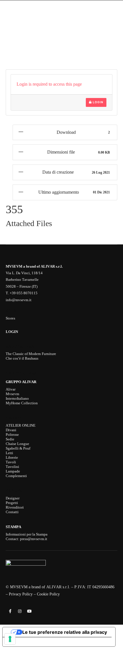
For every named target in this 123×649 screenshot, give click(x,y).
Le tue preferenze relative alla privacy (64, 632)
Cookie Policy (48, 594)
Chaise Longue (17, 444)
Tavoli (11, 462)
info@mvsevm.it (18, 300)
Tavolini (12, 466)
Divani (11, 430)
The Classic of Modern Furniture (31, 354)
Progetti (12, 503)
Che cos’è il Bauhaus (22, 358)
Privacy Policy (21, 594)
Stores (10, 318)
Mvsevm (12, 394)
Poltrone (12, 434)
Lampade (13, 471)
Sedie (10, 439)
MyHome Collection (22, 403)
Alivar (10, 389)
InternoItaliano (17, 398)
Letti (9, 453)
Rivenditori (15, 507)
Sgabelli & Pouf (18, 448)
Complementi (16, 476)
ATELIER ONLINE (20, 425)
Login (97, 102)
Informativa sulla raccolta (35, 642)
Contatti (12, 512)
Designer (12, 498)
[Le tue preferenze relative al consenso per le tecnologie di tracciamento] (10, 639)
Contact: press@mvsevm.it (26, 539)
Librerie (12, 457)
